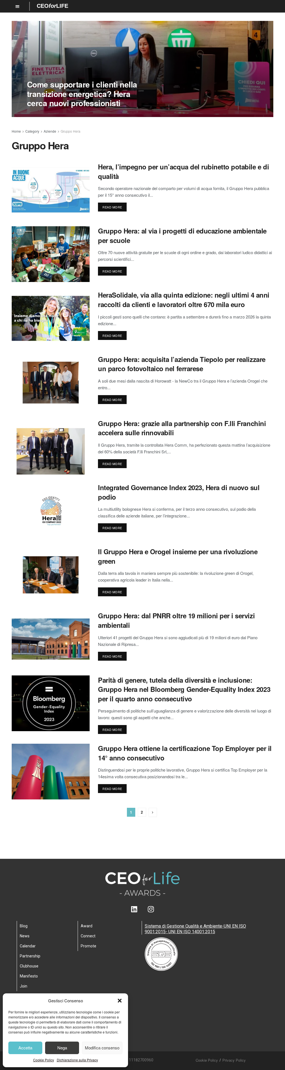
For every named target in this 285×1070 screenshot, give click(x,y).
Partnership (30, 956)
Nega (62, 1047)
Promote (88, 946)
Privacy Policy (234, 1060)
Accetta (25, 1047)
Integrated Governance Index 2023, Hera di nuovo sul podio (179, 492)
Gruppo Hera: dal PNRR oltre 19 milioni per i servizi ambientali (176, 620)
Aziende (50, 131)
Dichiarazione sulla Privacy (77, 1059)
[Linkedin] (134, 909)
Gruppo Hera (70, 131)
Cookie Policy (43, 1059)
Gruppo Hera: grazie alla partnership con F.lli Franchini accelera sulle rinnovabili (182, 428)
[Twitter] (142, 909)
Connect (88, 936)
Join (23, 986)
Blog (24, 926)
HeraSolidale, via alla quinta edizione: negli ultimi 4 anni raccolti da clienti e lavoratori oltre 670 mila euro (183, 299)
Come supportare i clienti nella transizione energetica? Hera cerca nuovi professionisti (82, 94)
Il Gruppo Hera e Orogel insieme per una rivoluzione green (178, 556)
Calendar (28, 946)
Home (16, 131)
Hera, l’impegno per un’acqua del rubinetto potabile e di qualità (183, 171)
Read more (112, 207)
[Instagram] (151, 909)
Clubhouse (29, 966)
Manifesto (29, 976)
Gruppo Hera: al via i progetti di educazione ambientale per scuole (182, 235)
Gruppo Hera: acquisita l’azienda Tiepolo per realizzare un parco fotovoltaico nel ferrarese (182, 363)
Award (86, 926)
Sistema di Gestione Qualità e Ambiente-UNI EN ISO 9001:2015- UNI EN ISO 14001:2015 (195, 928)
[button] (119, 1000)
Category (32, 131)
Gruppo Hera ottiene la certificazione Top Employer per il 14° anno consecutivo (185, 752)
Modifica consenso (102, 1047)
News (25, 936)
